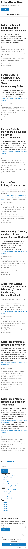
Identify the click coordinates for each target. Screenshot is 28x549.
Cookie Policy (14, 541)
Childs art (19, 269)
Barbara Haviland (9, 116)
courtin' (15, 116)
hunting (11, 64)
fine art (6, 216)
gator (7, 64)
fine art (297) (6, 480)
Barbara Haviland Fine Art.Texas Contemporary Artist (13, 58)
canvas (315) (6, 496)
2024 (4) (5, 504)
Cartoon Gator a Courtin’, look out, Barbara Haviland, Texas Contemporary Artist (12, 80)
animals (4, 213)
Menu (6, 9)
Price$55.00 (21, 450)
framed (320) (6, 494)
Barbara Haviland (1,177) (9, 490)
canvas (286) (6, 482)
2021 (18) (5, 510)
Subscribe (5, 530)
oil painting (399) (8, 478)
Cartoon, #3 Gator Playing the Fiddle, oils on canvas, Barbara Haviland (13, 133)
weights (3, 330)
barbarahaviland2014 (7, 46)
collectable (19, 169)
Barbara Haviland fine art (8, 62)
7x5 (3, 116)
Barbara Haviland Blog (12, 2)
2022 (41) (5, 508)
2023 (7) (5, 506)
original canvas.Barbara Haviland (16, 386)
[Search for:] (14, 466)
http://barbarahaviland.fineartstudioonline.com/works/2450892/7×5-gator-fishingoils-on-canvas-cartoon (14, 197)
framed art (3, 220)
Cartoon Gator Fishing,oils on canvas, (13, 184)
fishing (22, 218)
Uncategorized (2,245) (9, 476)
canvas (2, 60)
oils (19, 271)
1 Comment (5, 390)
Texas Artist (4, 387)
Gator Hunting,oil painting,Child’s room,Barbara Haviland (13, 27)
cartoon (22, 62)
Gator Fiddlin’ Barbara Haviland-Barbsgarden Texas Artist (13, 401)
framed (18, 116)
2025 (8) (5, 502)
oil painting (11, 216)
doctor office (4, 271)
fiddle (24, 169)
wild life (17, 60)
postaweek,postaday (9, 60)
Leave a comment (7, 66)
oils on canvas (4, 118)
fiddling (3, 450)
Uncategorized (6, 114)
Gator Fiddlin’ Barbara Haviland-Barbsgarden (13, 343)
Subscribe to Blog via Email (9, 518)
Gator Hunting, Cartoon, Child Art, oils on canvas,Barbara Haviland (14, 234)
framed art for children (6, 171)
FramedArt (3, 64)
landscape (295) (7, 498)
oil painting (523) (8, 492)
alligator (7, 329)
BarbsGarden (17, 62)
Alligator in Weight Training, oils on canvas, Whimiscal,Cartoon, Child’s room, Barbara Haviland (14, 289)
